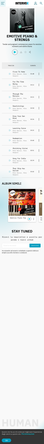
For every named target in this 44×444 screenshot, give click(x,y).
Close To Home (19, 72)
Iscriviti (35, 245)
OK (6, 440)
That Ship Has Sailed (19, 169)
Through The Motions (18, 95)
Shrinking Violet (20, 148)
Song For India (19, 158)
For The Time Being (18, 83)
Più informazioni (27, 434)
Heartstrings (18, 106)
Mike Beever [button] (17, 74)
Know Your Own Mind (19, 117)
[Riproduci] (15, 52)
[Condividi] (30, 52)
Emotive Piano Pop (18, 218)
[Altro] (39, 74)
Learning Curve (19, 128)
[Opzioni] (34, 219)
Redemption (17, 138)
